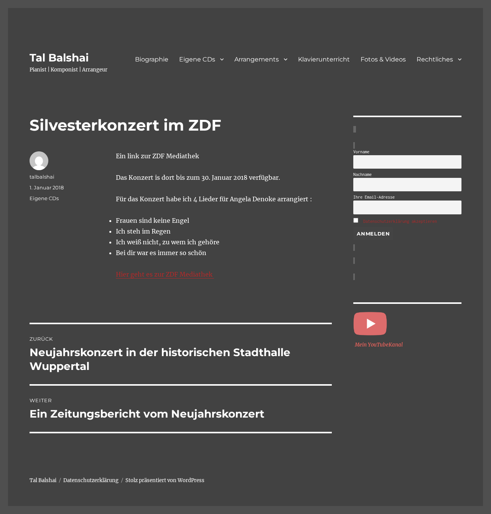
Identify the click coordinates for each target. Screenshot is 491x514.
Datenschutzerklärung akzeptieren (400, 221)
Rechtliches (435, 59)
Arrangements (256, 59)
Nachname (362, 174)
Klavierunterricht (324, 59)
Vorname (361, 151)
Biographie (151, 59)
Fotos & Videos (383, 59)
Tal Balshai (59, 57)
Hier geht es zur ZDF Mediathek (165, 274)
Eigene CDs (197, 59)
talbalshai (42, 177)
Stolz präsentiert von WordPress (164, 480)
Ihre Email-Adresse (374, 197)
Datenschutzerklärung (91, 480)
